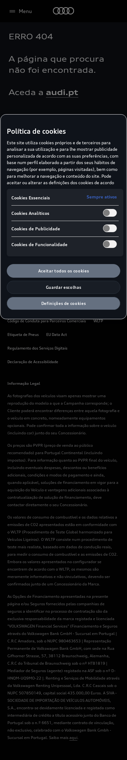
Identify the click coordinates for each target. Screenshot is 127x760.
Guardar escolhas (63, 287)
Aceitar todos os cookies (63, 270)
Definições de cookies (63, 303)
